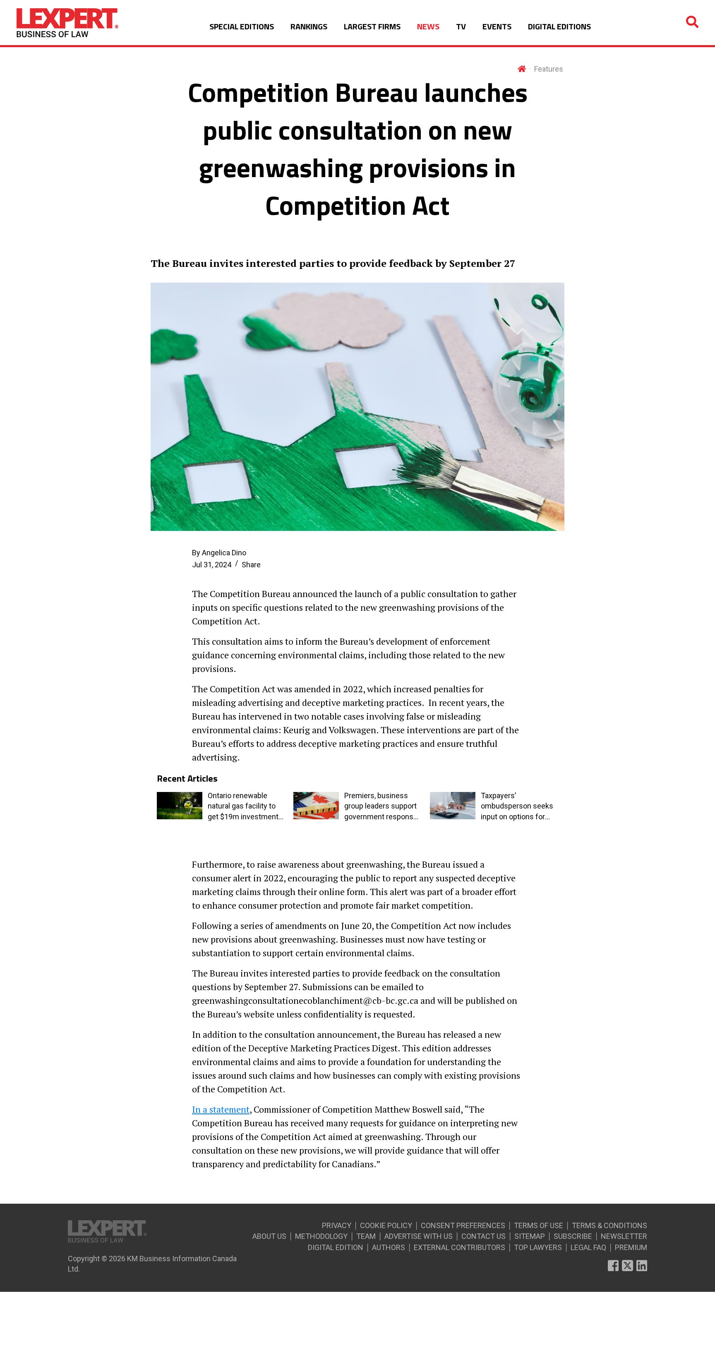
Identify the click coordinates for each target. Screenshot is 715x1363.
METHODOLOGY (321, 1236)
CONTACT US (483, 1236)
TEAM (366, 1236)
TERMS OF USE (538, 1225)
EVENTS (496, 26)
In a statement (221, 1109)
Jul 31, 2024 (211, 564)
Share (251, 564)
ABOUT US (269, 1236)
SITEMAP (529, 1236)
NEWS (428, 26)
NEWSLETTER (624, 1236)
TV (461, 26)
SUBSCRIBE (573, 1236)
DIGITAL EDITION (335, 1247)
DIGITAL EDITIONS (559, 26)
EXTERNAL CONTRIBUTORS (459, 1247)
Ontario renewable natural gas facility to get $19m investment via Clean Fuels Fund (243, 806)
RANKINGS (308, 26)
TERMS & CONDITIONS (609, 1225)
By (219, 552)
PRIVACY (336, 1225)
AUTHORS (388, 1247)
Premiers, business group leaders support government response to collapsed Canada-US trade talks (380, 806)
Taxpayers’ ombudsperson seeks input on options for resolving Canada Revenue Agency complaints (517, 806)
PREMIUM (631, 1247)
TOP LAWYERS (538, 1247)
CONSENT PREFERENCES (463, 1225)
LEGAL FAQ (588, 1247)
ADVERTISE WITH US (418, 1236)
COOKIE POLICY (386, 1225)
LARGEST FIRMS (372, 26)
